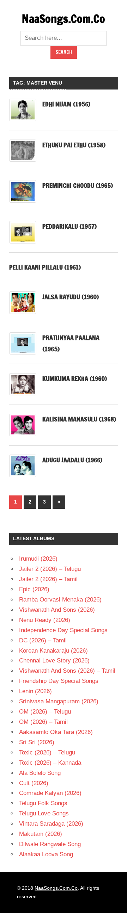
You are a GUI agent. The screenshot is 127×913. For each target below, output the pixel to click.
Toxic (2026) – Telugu (47, 752)
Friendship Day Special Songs (58, 681)
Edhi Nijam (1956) (66, 104)
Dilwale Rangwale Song (50, 844)
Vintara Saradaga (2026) (51, 823)
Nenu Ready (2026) (44, 620)
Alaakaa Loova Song (46, 854)
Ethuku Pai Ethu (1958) (73, 144)
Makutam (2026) (40, 834)
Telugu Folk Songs (43, 803)
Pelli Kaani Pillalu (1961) (45, 267)
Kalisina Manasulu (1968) (79, 419)
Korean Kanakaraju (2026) (53, 650)
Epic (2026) (34, 589)
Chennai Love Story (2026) (54, 660)
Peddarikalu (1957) (69, 226)
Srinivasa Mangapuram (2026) (58, 701)
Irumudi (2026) (38, 558)
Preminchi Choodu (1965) (77, 185)
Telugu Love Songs (44, 813)
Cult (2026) (33, 783)
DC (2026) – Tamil (43, 640)
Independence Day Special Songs (63, 630)
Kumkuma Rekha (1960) (74, 378)
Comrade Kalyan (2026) (50, 793)
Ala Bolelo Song (40, 773)
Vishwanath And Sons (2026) (57, 609)
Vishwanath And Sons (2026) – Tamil (67, 670)
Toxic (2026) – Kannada (50, 762)
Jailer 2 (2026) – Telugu (50, 569)
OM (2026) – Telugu (45, 711)
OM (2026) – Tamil (43, 721)
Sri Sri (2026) (36, 742)
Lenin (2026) (35, 691)
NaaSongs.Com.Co (63, 19)
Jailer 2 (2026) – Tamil (48, 579)
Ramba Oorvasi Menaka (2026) (60, 599)
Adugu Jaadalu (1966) (72, 459)
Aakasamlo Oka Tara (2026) (56, 732)
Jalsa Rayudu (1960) (70, 296)
